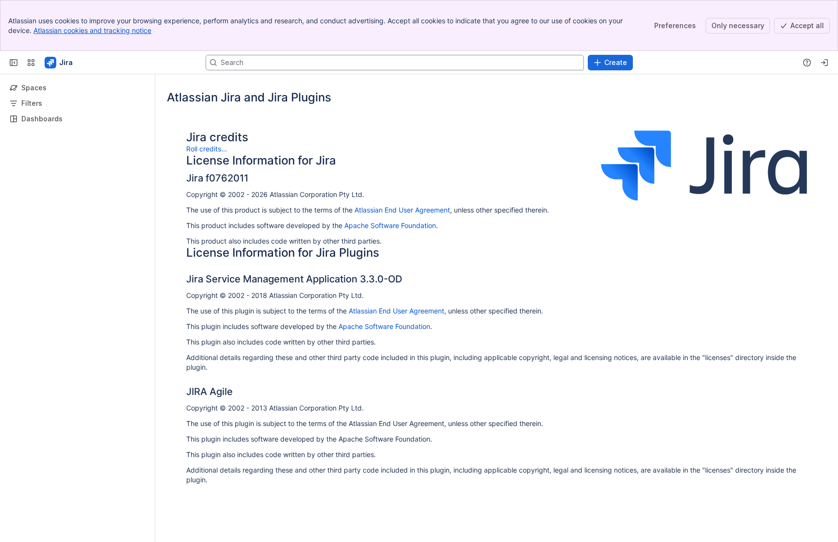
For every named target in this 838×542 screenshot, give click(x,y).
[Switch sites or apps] (31, 62)
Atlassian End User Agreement (402, 210)
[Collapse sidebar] (13, 62)
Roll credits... (206, 149)
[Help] (807, 62)
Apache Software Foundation (390, 225)
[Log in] (824, 62)
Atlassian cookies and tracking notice (92, 30)
